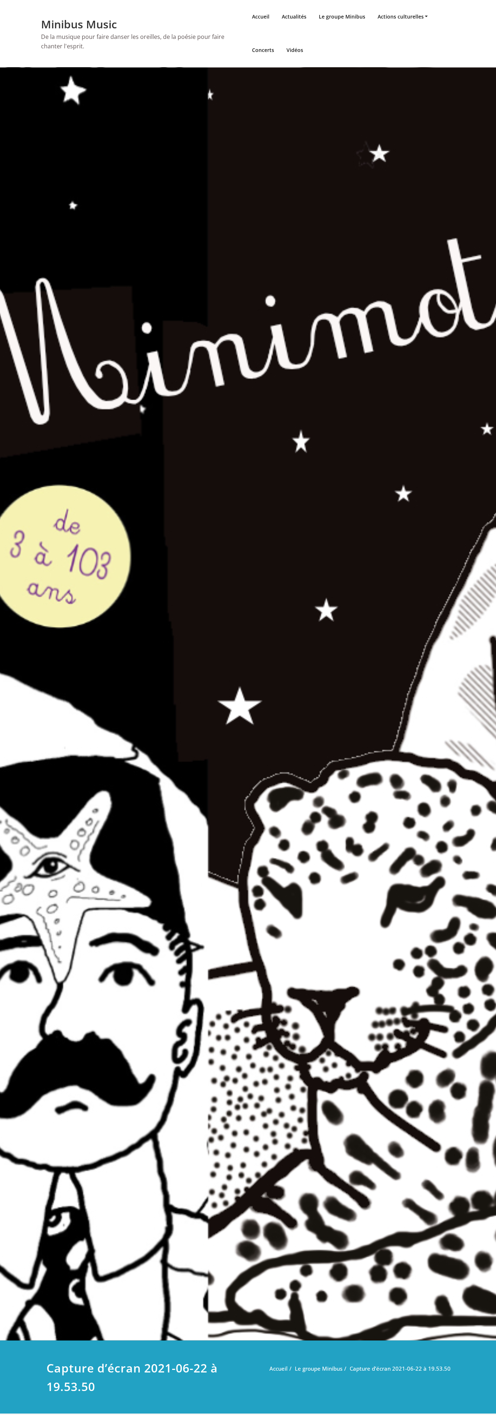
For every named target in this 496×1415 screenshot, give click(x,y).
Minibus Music (79, 24)
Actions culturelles (401, 16)
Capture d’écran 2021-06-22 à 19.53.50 (400, 1368)
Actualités (294, 16)
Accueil (260, 16)
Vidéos (294, 50)
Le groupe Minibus (342, 16)
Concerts (263, 50)
